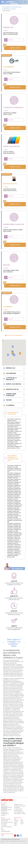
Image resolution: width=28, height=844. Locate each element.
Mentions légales (22, 841)
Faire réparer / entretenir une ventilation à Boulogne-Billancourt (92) (14, 555)
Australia (15, 822)
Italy (21, 819)
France (15, 819)
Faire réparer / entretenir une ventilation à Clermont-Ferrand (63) (14, 520)
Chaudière (3, 804)
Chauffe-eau (3, 815)
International (16, 820)
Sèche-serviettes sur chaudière (19, 813)
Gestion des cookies (4, 841)
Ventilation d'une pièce (18, 804)
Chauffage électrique (5, 813)
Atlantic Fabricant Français (6, 819)
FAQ (2, 828)
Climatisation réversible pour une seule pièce (6, 808)
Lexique (2, 829)
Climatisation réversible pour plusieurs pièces (6, 810)
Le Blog (2, 835)
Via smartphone (17, 807)
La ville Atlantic (4, 825)
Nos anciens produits (18, 810)
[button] (3, 40)
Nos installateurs (4, 823)
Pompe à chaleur (4, 805)
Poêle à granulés (4, 812)
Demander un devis (15, 48)
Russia (22, 823)
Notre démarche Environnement (7, 822)
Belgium (15, 823)
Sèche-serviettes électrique (19, 812)
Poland (22, 820)
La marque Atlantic (4, 820)
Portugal (22, 822)
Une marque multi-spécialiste (6, 826)
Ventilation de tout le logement (19, 805)
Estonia (15, 825)
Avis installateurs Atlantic (5, 831)
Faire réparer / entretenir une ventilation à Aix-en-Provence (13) (14, 470)
